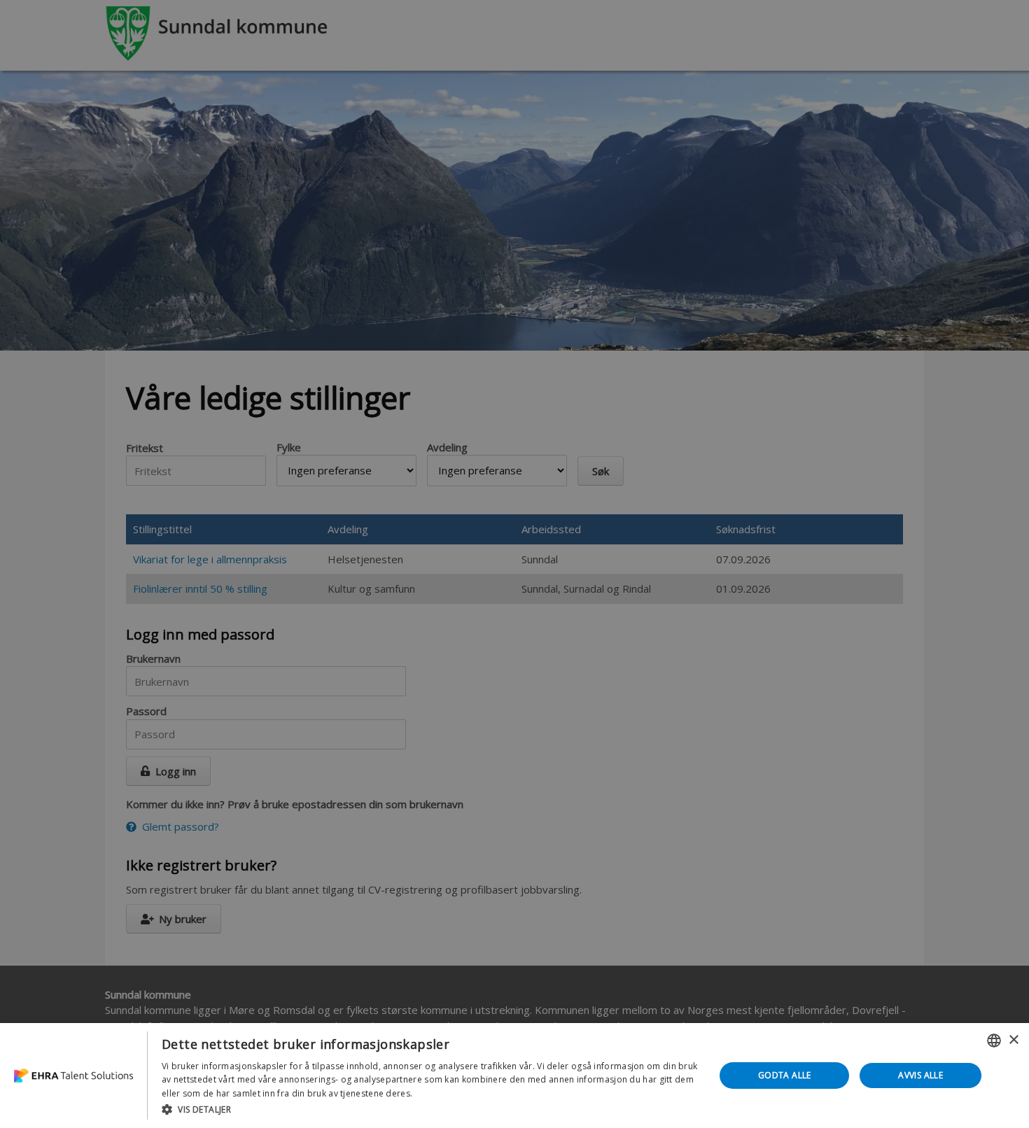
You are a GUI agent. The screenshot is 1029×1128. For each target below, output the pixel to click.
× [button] (1013, 1040)
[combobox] (994, 1041)
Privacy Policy (443, 1093)
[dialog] (514, 1075)
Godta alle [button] (784, 1075)
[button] (430, 1109)
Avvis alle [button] (920, 1075)
